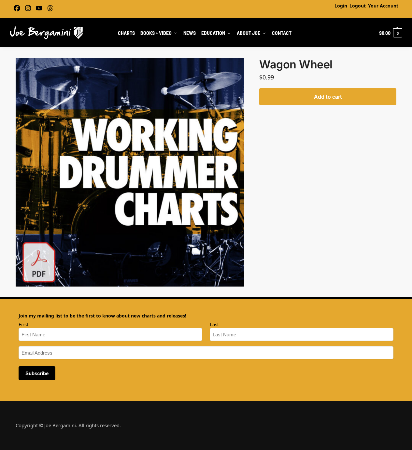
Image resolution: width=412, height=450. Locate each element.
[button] (390, 33)
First (23, 324)
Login (340, 6)
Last (214, 324)
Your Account (383, 6)
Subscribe (37, 373)
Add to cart (328, 96)
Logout (357, 6)
